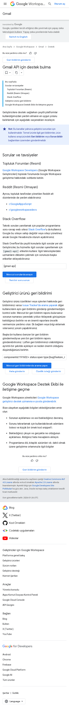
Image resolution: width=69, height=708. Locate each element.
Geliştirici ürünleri (11, 560)
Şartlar (6, 693)
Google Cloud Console (14, 600)
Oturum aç (59, 4)
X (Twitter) (8, 629)
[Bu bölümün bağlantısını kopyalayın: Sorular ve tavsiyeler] (41, 155)
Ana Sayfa (7, 47)
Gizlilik (15, 693)
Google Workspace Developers (20, 170)
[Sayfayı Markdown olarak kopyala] (16, 72)
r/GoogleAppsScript (20, 204)
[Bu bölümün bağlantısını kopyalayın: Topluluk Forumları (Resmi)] (44, 164)
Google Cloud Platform (14, 670)
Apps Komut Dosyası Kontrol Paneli (20, 595)
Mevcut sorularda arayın (19, 274)
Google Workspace (25, 47)
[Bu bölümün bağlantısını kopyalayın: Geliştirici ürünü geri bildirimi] (55, 293)
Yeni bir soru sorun (19, 280)
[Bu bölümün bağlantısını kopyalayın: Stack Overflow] (29, 219)
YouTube (7, 634)
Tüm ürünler (9, 680)
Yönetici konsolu (11, 589)
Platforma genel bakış (14, 555)
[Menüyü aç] (5, 4)
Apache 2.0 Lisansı (43, 482)
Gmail (7, 14)
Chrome (7, 659)
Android (7, 654)
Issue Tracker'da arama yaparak (39, 305)
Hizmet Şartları (10, 576)
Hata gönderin (17, 371)
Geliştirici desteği (11, 570)
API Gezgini (8, 605)
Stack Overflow (36, 229)
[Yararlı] (30, 53)
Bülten (6, 624)
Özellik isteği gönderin (48, 371)
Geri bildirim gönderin (19, 59)
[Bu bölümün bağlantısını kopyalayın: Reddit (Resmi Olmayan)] (41, 187)
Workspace (37, 4)
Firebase (7, 664)
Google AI (7, 675)
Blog (5, 619)
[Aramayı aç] (50, 4)
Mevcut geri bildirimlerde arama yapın (26, 365)
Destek (51, 47)
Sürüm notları (9, 565)
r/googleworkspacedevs (23, 209)
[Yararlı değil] (35, 53)
